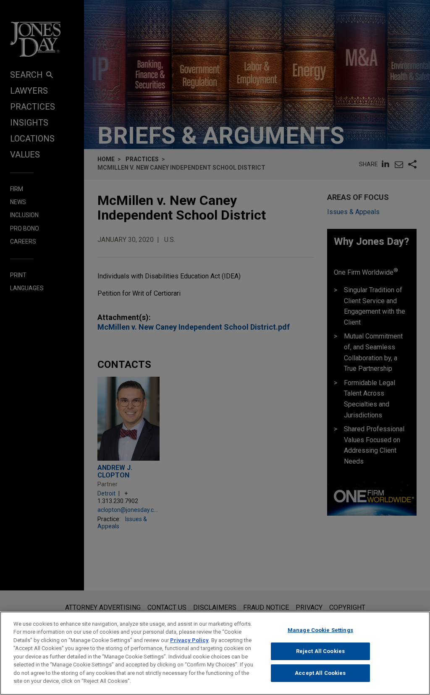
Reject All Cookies (320, 651)
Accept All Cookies (320, 673)
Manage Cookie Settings (320, 630)
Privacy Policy (189, 640)
